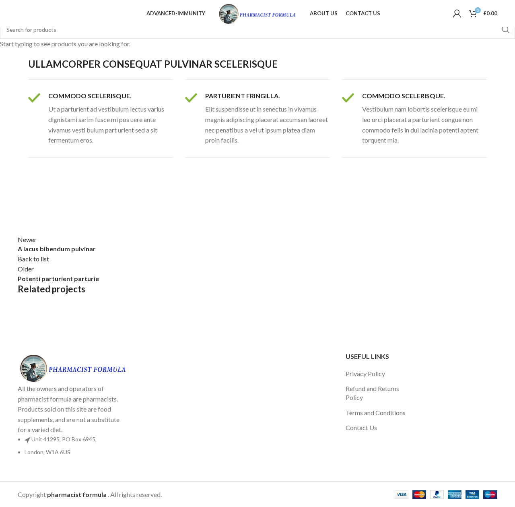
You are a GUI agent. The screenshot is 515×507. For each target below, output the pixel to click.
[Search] (18, 13)
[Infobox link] (100, 118)
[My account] (457, 13)
